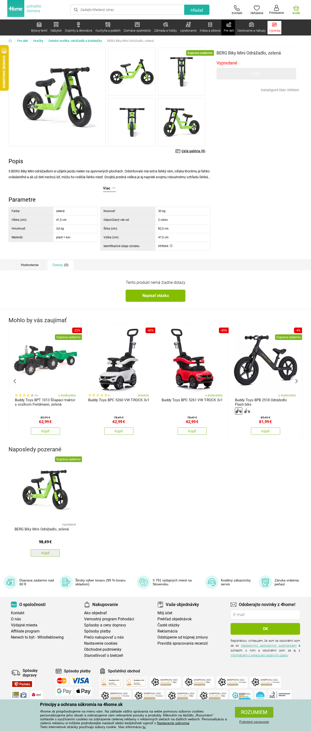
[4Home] (12, 41)
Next (296, 381)
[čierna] (238, 411)
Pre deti (22, 41)
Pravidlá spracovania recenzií (182, 643)
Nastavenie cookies (100, 643)
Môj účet (164, 613)
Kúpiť (256, 73)
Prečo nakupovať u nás (104, 637)
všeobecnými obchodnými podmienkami (269, 645)
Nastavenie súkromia (173, 723)
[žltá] (247, 411)
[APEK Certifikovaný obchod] (279, 695)
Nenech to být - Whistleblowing (37, 637)
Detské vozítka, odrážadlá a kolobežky (75, 41)
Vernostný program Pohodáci (109, 619)
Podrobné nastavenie (254, 722)
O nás (16, 619)
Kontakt (17, 613)
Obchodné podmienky (102, 649)
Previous (15, 381)
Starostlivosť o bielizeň (103, 655)
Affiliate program (25, 631)
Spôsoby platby (97, 631)
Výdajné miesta (24, 625)
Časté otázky (168, 625)
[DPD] (36, 695)
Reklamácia (167, 631)
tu (144, 727)
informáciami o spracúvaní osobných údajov (259, 655)
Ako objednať (95, 613)
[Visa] (80, 681)
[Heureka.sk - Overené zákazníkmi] (260, 695)
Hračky (38, 41)
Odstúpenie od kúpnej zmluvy (182, 637)
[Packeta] (22, 684)
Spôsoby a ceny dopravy (105, 625)
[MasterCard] (62, 681)
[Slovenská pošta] (19, 695)
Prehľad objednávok (174, 619)
